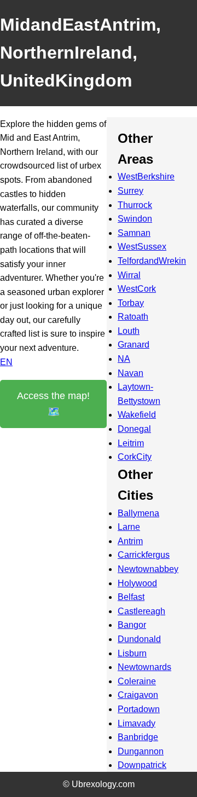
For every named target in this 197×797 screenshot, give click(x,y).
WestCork (137, 288)
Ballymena (138, 513)
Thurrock (135, 205)
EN (6, 362)
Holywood (137, 583)
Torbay (131, 303)
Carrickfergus (144, 554)
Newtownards (144, 667)
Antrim (130, 541)
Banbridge (138, 737)
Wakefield (137, 414)
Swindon (135, 218)
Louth (129, 331)
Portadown (139, 709)
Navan (130, 373)
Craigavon (138, 695)
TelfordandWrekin (152, 260)
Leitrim (131, 443)
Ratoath (133, 316)
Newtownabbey (148, 569)
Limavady (136, 723)
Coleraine (137, 681)
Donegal (134, 429)
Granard (133, 344)
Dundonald (139, 639)
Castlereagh (141, 611)
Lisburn (132, 653)
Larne (129, 527)
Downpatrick (142, 765)
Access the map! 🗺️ (53, 403)
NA (124, 358)
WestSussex (142, 246)
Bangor (132, 624)
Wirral (129, 275)
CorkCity (135, 456)
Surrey (130, 190)
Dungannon (141, 751)
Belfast (131, 597)
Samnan (134, 233)
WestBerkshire (146, 176)
